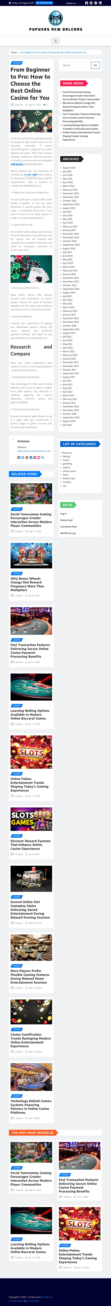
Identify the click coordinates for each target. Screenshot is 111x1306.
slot (64, 485)
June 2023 (68, 299)
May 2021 (67, 388)
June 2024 (68, 255)
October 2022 (69, 325)
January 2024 (69, 274)
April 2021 (68, 391)
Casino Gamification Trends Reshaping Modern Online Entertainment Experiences (31, 1040)
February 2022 (70, 355)
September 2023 (71, 288)
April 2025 (68, 222)
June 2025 (68, 215)
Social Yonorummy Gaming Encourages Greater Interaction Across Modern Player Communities (31, 520)
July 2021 (67, 380)
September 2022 (71, 329)
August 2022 (69, 333)
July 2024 (67, 252)
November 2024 (71, 237)
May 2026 (67, 178)
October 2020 (69, 413)
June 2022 (68, 340)
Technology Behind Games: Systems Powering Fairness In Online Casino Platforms (31, 1106)
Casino (66, 460)
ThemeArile (33, 1301)
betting (66, 456)
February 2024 (70, 270)
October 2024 (69, 241)
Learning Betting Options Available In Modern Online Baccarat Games (30, 714)
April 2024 (68, 263)
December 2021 (71, 362)
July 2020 (67, 424)
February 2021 (70, 399)
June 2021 (68, 384)
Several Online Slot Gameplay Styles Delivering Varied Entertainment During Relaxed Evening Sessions (30, 909)
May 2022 (67, 344)
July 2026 (67, 171)
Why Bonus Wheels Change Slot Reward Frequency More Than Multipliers (27, 584)
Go (95, 65)
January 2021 (69, 402)
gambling (67, 463)
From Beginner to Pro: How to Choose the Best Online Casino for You (53, 52)
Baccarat (67, 452)
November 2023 (71, 281)
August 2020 (69, 421)
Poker (66, 474)
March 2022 (69, 351)
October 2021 (69, 369)
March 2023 (69, 307)
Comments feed (68, 526)
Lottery (66, 467)
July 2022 (67, 336)
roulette (67, 482)
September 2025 (71, 204)
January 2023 (69, 314)
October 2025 (69, 200)
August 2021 (69, 377)
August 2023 (69, 292)
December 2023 (71, 277)
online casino (69, 471)
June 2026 (68, 175)
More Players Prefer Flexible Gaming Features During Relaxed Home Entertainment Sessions (30, 976)
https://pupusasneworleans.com (34, 450)
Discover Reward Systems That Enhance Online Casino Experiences (31, 844)
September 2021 (71, 373)
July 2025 (67, 211)
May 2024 (67, 259)
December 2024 (71, 233)
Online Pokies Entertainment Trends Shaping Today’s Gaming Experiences (30, 784)
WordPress (47, 1297)
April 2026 (68, 182)
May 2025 (67, 219)
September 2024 (71, 244)
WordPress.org (68, 533)
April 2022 (68, 347)
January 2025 (69, 230)
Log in (63, 513)
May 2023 (67, 303)
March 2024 (69, 266)
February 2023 (70, 310)
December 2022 (71, 318)
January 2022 (69, 358)
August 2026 (69, 167)
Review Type (69, 478)
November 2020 (71, 410)
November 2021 (71, 366)
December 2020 (71, 406)
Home (14, 52)
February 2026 (70, 189)
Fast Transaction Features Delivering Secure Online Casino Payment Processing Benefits (30, 650)
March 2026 (69, 185)
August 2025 (69, 208)
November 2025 (71, 197)
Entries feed (66, 520)
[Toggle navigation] (55, 41)
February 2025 (70, 226)
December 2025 (71, 193)
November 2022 (71, 321)
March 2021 (69, 395)
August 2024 (69, 248)
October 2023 (69, 285)
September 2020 (71, 417)
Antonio (19, 104)
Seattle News (17, 1301)
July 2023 (67, 296)
